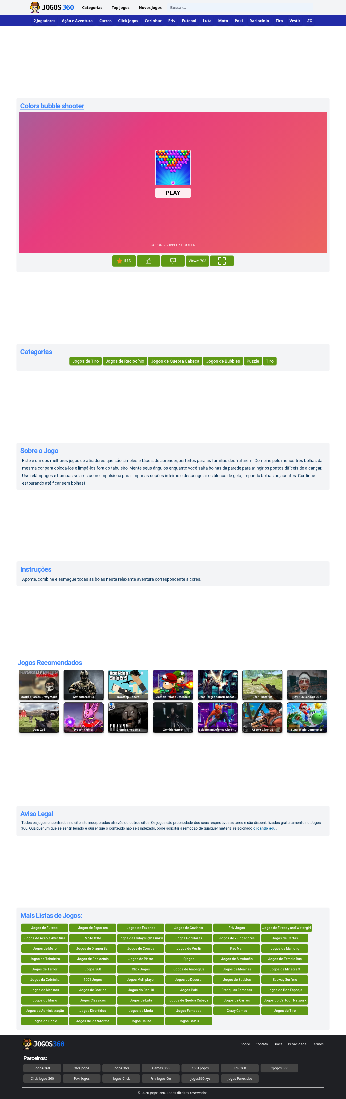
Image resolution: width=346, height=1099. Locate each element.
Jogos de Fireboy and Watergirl (286, 928)
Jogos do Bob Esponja (284, 990)
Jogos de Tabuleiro (45, 959)
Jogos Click (121, 1078)
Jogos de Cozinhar (189, 928)
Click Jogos (141, 969)
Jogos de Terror (45, 969)
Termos (318, 1044)
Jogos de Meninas (237, 969)
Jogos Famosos (188, 1011)
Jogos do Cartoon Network (285, 1000)
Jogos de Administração (45, 1011)
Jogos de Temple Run (285, 959)
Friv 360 (240, 1068)
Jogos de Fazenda (140, 928)
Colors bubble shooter (52, 106)
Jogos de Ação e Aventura (44, 938)
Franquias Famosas (236, 990)
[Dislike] (173, 261)
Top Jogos (120, 7)
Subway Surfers (285, 979)
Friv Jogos (237, 928)
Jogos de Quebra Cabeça (175, 361)
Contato (262, 1044)
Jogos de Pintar (140, 959)
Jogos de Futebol (45, 928)
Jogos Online (141, 1021)
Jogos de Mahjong (284, 948)
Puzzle (253, 361)
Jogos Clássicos (93, 1000)
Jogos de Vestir (188, 948)
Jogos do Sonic (44, 1021)
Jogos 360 (92, 969)
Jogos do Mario (44, 1000)
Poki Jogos (82, 1078)
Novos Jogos (150, 7)
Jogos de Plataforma (92, 1021)
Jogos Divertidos (92, 1011)
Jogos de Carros (237, 1000)
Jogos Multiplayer (141, 979)
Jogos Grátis (189, 1021)
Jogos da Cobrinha (45, 979)
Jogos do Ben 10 (141, 990)
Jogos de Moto (45, 948)
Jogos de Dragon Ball (92, 948)
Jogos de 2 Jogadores (237, 938)
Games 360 (160, 1068)
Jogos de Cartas (285, 938)
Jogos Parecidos (240, 1078)
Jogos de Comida (140, 948)
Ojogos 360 (279, 1068)
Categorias (92, 7)
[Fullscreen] (222, 260)
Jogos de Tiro (85, 361)
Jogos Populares (188, 938)
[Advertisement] (173, 60)
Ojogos (188, 959)
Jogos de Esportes (93, 928)
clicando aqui (264, 828)
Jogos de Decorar (189, 979)
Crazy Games (237, 1011)
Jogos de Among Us (188, 969)
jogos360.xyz (200, 1078)
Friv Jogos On (160, 1078)
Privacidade (297, 1044)
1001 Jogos (93, 979)
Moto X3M (93, 938)
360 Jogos (81, 1068)
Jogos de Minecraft (285, 969)
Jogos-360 (42, 1068)
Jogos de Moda (141, 1011)
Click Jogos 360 (42, 1078)
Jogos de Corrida (92, 990)
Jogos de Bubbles (223, 361)
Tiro (270, 361)
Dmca (278, 1044)
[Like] (148, 261)
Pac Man (236, 948)
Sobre (245, 1044)
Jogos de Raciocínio (124, 361)
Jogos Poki (188, 990)
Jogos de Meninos (44, 990)
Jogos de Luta (141, 1000)
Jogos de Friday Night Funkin (140, 938)
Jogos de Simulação (237, 959)
